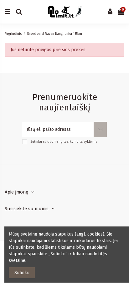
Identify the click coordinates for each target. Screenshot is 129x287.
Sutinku (21, 272)
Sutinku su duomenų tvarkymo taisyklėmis (63, 142)
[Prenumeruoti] (100, 129)
